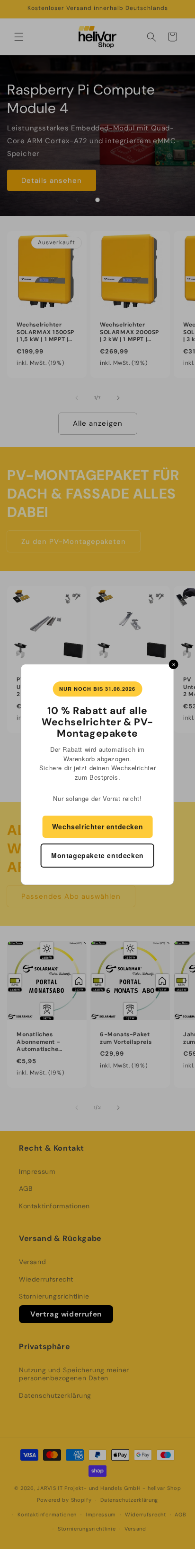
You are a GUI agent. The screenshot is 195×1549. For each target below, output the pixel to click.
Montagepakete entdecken (97, 855)
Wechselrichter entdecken (97, 826)
